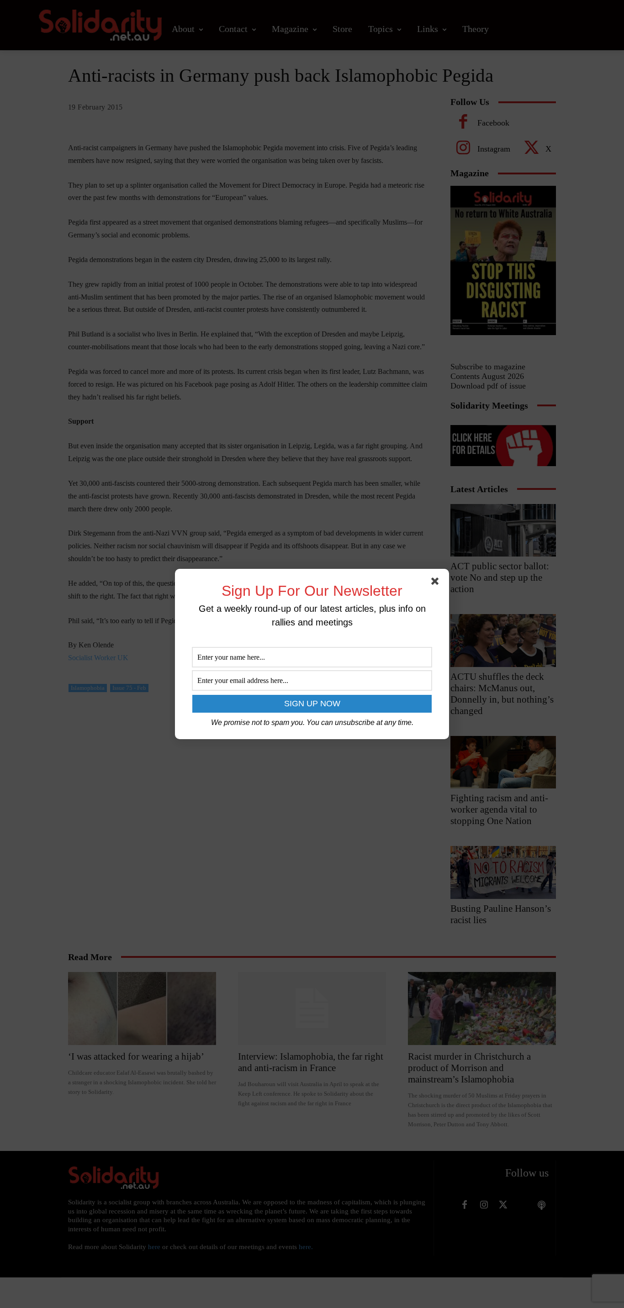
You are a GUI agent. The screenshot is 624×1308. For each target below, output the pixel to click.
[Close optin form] (436, 583)
